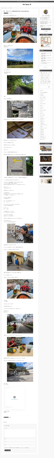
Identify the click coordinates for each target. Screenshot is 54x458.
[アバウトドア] (27, 4)
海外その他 (42, 134)
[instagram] (46, 31)
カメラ (42, 105)
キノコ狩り (42, 75)
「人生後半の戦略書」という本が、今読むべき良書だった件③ (46, 56)
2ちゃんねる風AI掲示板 (44, 92)
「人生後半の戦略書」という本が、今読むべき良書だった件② (46, 58)
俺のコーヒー (43, 121)
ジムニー (42, 111)
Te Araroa (42, 95)
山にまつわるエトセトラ (44, 124)
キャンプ (45, 75)
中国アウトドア (43, 118)
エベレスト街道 (43, 103)
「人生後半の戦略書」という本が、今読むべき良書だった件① (46, 60)
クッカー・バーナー (43, 76)
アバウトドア (43, 100)
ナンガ (48, 79)
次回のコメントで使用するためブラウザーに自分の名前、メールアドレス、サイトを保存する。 (17, 447)
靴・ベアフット (43, 139)
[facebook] (44, 31)
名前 (5, 438)
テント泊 (42, 79)
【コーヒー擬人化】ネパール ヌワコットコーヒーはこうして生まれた (46, 63)
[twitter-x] (45, 31)
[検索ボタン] (36, 1)
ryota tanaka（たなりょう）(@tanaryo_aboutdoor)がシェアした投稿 (14, 409)
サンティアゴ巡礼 (6, 417)
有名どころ (42, 131)
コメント (5, 428)
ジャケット (47, 76)
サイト (5, 444)
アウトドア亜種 (43, 97)
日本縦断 (42, 129)
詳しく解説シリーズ (43, 137)
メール (5, 441)
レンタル (46, 80)
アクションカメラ (43, 98)
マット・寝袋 (42, 80)
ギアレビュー (48, 75)
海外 (10, 417)
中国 (48, 80)
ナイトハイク (45, 79)
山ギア (42, 126)
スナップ (42, 113)
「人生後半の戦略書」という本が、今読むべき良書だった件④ (46, 53)
